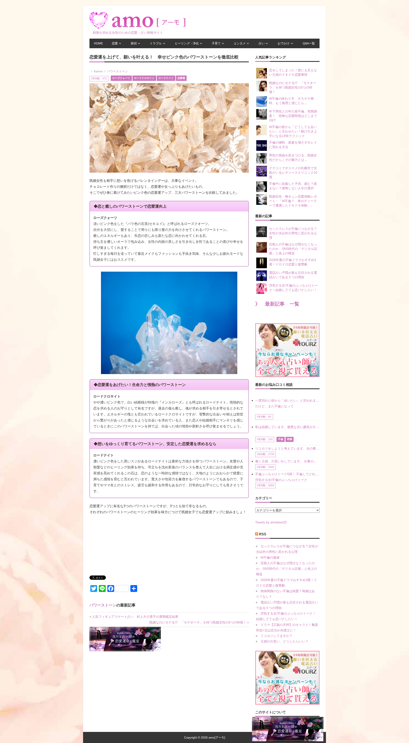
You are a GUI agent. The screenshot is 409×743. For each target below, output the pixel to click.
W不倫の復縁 (270, 557)
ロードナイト (166, 78)
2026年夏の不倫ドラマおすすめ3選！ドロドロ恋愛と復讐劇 (292, 262)
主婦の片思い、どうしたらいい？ (284, 641)
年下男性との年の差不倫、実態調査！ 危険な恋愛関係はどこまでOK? (293, 115)
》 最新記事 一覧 (277, 304)
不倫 (280, 439)
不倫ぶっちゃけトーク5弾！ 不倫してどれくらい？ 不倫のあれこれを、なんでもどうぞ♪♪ (287, 474)
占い (262, 43)
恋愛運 (181, 78)
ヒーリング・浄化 (187, 43)
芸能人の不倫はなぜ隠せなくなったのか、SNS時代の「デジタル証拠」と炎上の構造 (293, 248)
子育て (216, 43)
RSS (262, 534)
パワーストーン (117, 71)
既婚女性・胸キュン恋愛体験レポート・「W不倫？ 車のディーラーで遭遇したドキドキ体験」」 (293, 201)
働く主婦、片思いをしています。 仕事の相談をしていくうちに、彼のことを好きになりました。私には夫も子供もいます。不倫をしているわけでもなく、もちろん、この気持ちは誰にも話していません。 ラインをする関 (287, 461)
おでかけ (283, 43)
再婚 (289, 439)
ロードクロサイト (144, 78)
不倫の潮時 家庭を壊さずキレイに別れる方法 (293, 145)
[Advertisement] (121, 547)
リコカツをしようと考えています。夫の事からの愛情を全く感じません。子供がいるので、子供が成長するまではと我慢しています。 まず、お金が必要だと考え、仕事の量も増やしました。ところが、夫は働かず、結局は (287, 448)
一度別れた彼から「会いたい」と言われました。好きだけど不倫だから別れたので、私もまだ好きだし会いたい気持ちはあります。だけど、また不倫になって (287, 403)
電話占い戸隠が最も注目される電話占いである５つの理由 (293, 275)
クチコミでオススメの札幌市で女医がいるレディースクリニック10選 (293, 172)
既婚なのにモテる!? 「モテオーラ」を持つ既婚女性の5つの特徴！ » (199, 622)
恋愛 (115, 43)
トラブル (156, 43)
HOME (98, 43)
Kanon (98, 71)
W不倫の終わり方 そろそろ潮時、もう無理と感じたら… (291, 101)
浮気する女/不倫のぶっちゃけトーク (281, 480)
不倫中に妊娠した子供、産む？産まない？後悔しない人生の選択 (293, 186)
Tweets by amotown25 (271, 522)
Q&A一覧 (309, 43)
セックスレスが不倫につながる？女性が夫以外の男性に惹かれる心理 (293, 233)
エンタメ (240, 43)
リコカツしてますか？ (276, 636)
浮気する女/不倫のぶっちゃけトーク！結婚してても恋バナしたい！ (293, 288)
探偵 (134, 43)
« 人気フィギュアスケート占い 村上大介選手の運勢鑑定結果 (133, 616)
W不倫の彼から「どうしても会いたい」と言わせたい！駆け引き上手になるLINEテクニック (293, 131)
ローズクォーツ (121, 78)
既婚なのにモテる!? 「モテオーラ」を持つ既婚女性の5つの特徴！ (292, 87)
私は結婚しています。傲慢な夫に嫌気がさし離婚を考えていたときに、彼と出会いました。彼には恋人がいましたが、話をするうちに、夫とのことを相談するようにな (287, 427)
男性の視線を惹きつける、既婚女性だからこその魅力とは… (293, 157)
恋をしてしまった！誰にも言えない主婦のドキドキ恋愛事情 (293, 72)
